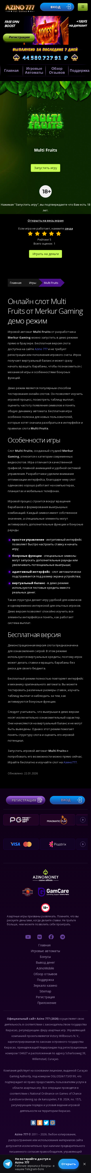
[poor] (37, 233)
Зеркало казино (45, 985)
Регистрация (19, 37)
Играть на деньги (45, 254)
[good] (51, 233)
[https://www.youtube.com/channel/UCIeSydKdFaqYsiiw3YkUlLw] (28, 936)
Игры (32, 283)
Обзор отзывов (57, 70)
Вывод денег (45, 962)
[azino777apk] (62, 936)
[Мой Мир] (52, 1122)
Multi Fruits (51, 283)
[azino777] (39, 936)
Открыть (68, 1164)
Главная (11, 70)
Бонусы (45, 957)
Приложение (46, 1003)
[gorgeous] (58, 233)
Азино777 (70, 762)
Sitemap (45, 991)
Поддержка (79, 70)
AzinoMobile (45, 968)
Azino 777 (41, 349)
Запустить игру (45, 168)
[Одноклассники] (39, 1122)
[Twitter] (46, 1122)
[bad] (30, 233)
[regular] (44, 233)
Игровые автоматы (34, 70)
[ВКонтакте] (33, 1122)
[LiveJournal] (59, 1122)
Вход (56, 7)
